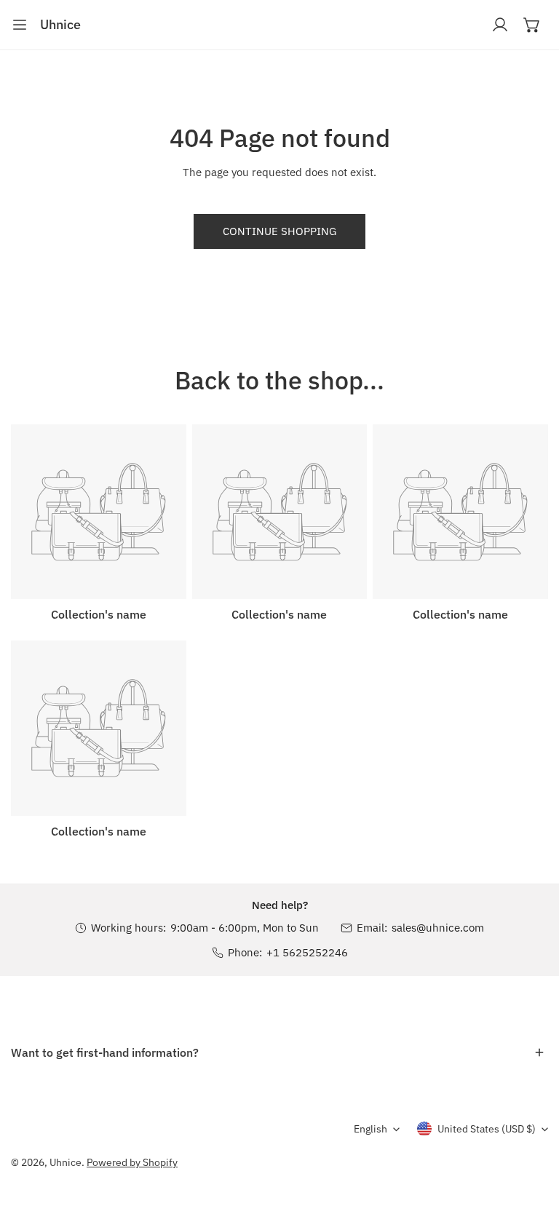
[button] (532, 25)
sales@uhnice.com (438, 928)
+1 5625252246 (307, 952)
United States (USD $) (486, 1128)
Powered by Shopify (132, 1162)
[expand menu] (19, 25)
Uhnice (65, 1162)
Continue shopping (279, 231)
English (370, 1128)
